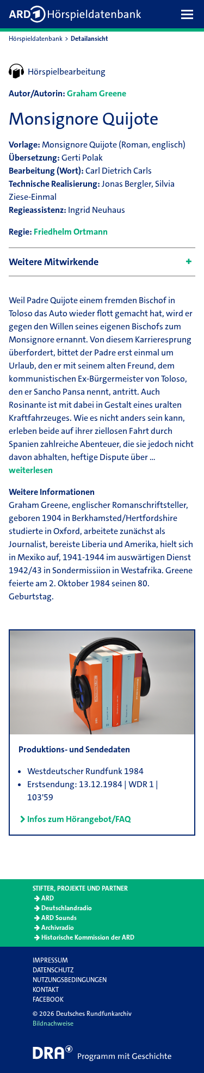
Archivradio (57, 927)
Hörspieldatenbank (36, 38)
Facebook (48, 999)
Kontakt (46, 989)
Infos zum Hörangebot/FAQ (79, 819)
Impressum (50, 960)
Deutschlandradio (66, 908)
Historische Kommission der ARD (87, 937)
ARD (47, 898)
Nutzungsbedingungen (70, 980)
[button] (190, 14)
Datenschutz (53, 970)
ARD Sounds (59, 917)
